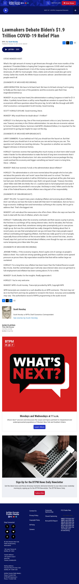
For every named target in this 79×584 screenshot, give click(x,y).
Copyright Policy (34, 520)
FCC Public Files (66, 510)
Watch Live (56, 3)
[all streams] (76, 10)
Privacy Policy (33, 515)
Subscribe (39, 493)
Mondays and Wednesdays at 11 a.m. (39, 416)
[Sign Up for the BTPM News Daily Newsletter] (39, 456)
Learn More (39, 427)
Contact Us (33, 511)
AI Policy (32, 525)
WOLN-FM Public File (67, 525)
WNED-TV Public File (67, 519)
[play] (5, 10)
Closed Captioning (51, 516)
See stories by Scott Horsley (25, 318)
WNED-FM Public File (67, 520)
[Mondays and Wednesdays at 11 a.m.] (39, 374)
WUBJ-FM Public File (67, 527)
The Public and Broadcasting (66, 529)
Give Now (70, 3)
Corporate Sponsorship (49, 511)
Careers (32, 529)
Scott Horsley (13, 42)
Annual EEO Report (51, 521)
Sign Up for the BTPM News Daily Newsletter (39, 482)
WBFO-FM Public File (67, 524)
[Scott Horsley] (6, 312)
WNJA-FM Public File (67, 522)
